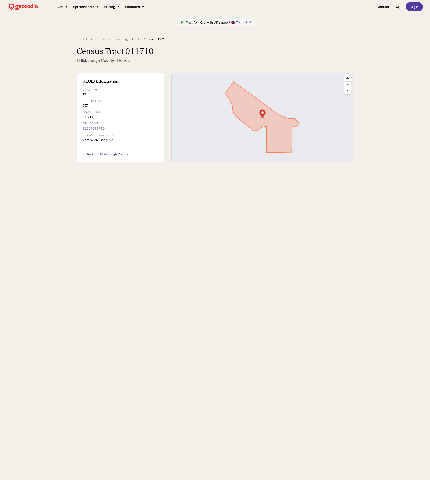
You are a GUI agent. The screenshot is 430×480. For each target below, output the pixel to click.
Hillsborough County (126, 39)
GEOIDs (82, 39)
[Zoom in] (347, 78)
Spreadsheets (83, 6)
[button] (262, 114)
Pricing (109, 6)
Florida (100, 39)
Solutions (132, 6)
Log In (414, 7)
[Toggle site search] (397, 6)
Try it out (241, 22)
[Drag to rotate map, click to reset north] (347, 91)
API (60, 6)
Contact (382, 6)
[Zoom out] (347, 84)
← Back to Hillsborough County (105, 154)
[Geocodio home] (30, 7)
